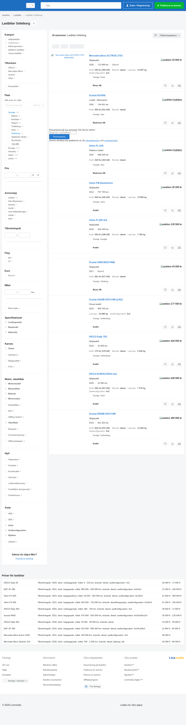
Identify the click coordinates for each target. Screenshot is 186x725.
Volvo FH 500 (10, 596)
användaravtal (110, 140)
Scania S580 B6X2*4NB (102, 262)
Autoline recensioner (52, 680)
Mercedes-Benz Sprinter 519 (17, 641)
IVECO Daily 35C (11, 622)
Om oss (5, 665)
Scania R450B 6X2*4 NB (102, 414)
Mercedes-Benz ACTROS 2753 (105, 55)
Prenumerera (59, 136)
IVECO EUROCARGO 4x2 (103, 374)
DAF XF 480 (9, 589)
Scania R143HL (97, 95)
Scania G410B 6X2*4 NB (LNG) (106, 299)
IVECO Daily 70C (98, 336)
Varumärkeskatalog (52, 685)
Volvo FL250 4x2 (98, 220)
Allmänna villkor (50, 665)
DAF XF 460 (9, 628)
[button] (172, 85)
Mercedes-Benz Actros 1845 (17, 635)
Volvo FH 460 (10, 602)
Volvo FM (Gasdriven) (101, 183)
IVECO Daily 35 (11, 583)
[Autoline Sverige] (12, 5)
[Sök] (43, 5)
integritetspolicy (93, 140)
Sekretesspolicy (50, 670)
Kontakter (6, 675)
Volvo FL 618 (96, 146)
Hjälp (4, 670)
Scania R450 (10, 615)
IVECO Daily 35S (11, 609)
